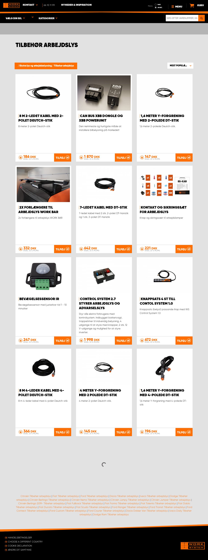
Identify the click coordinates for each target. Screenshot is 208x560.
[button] (180, 65)
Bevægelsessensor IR (39, 299)
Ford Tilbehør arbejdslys (94, 496)
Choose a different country (25, 541)
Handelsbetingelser (20, 537)
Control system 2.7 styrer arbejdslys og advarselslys (99, 303)
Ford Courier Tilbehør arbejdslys (106, 510)
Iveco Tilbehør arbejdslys (154, 496)
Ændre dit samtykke (19, 549)
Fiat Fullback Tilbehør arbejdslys (85, 503)
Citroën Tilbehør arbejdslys (36, 496)
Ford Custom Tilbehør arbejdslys (68, 510)
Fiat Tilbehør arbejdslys (66, 496)
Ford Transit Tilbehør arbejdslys (167, 507)
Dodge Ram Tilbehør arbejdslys (111, 514)
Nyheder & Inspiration (76, 5)
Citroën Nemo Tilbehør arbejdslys (90, 499)
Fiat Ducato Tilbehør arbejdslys (56, 507)
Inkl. (159, 4)
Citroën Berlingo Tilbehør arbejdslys (50, 499)
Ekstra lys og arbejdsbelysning (36, 66)
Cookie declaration (20, 545)
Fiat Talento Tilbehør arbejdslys (158, 503)
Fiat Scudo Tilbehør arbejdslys (93, 507)
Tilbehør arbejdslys (64, 66)
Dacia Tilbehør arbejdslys (124, 496)
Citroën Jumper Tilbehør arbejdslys (171, 499)
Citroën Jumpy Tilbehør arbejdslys (130, 499)
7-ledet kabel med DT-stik (103, 207)
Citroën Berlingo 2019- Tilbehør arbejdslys (41, 503)
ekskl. (160, 7)
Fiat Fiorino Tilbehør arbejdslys (122, 503)
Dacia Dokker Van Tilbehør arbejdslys (147, 510)
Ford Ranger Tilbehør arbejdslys (130, 507)
